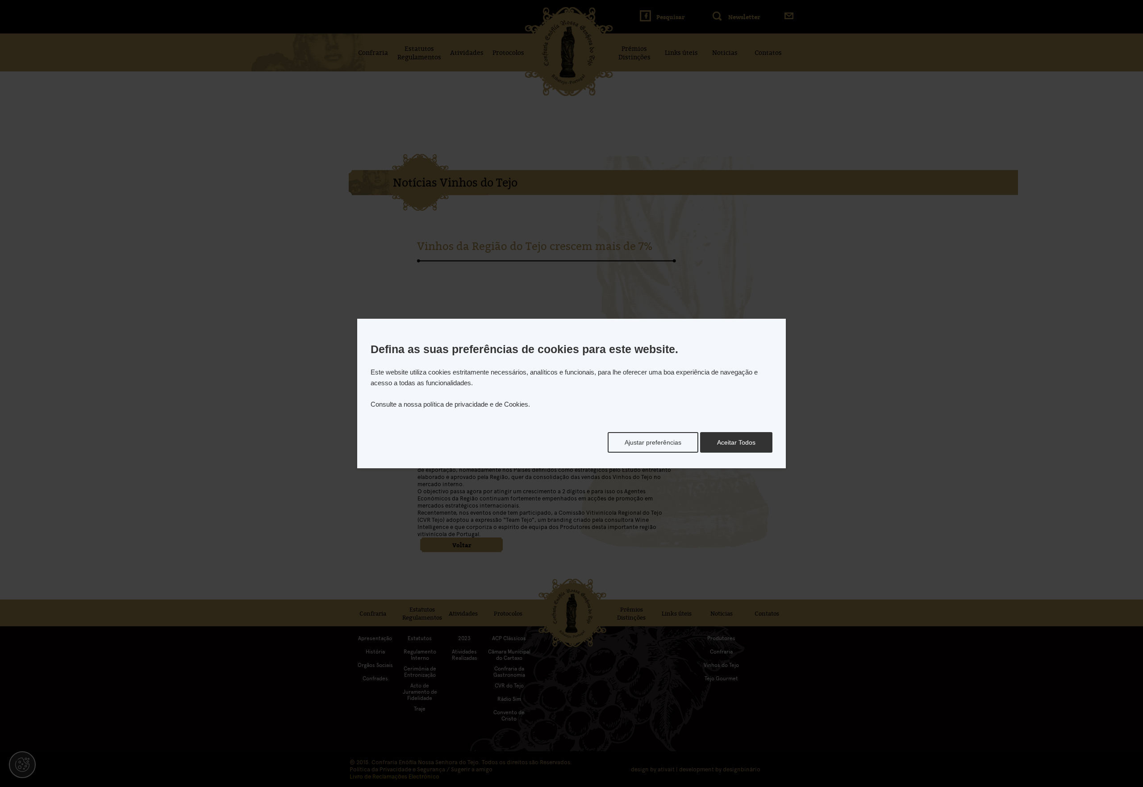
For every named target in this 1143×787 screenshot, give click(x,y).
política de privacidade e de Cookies (475, 404)
